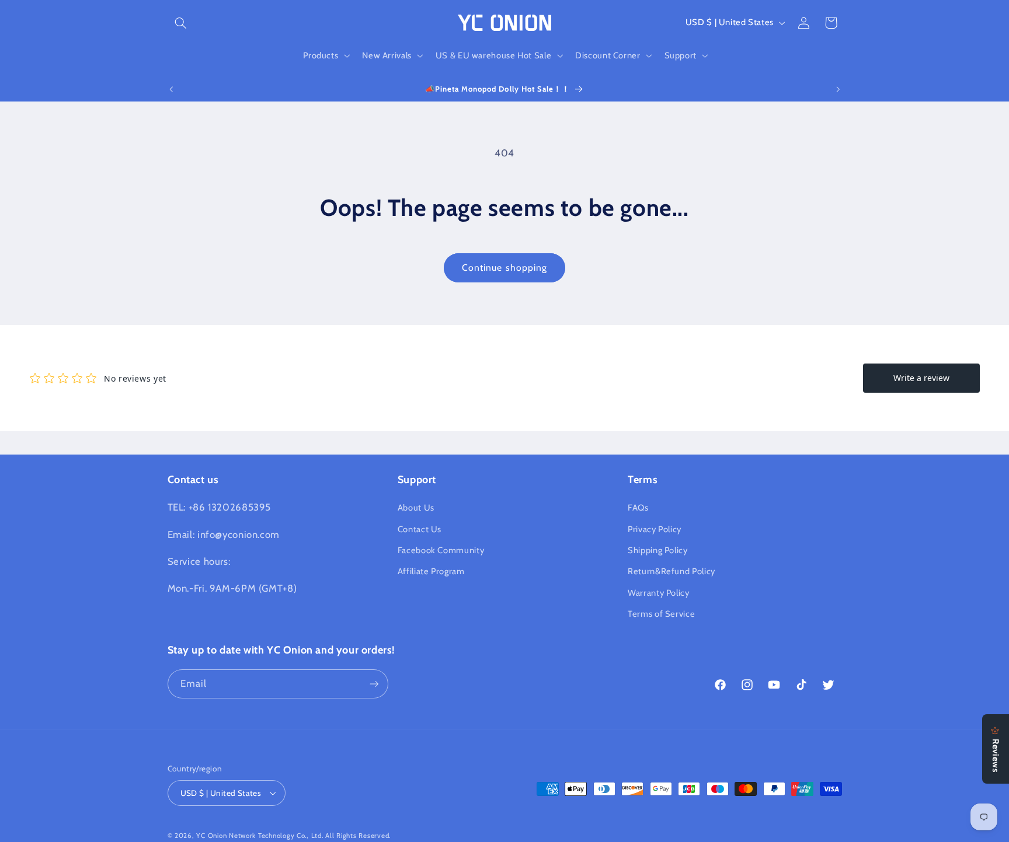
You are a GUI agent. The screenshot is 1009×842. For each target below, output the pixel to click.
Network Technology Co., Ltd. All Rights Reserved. (310, 835)
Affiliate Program (431, 572)
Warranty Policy (658, 593)
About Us (416, 507)
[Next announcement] (838, 89)
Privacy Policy (654, 529)
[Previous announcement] (171, 89)
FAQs (638, 507)
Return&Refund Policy (671, 572)
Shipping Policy (657, 550)
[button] (181, 22)
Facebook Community (441, 550)
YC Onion (211, 835)
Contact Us (419, 529)
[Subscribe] (373, 683)
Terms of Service (661, 614)
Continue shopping (504, 267)
